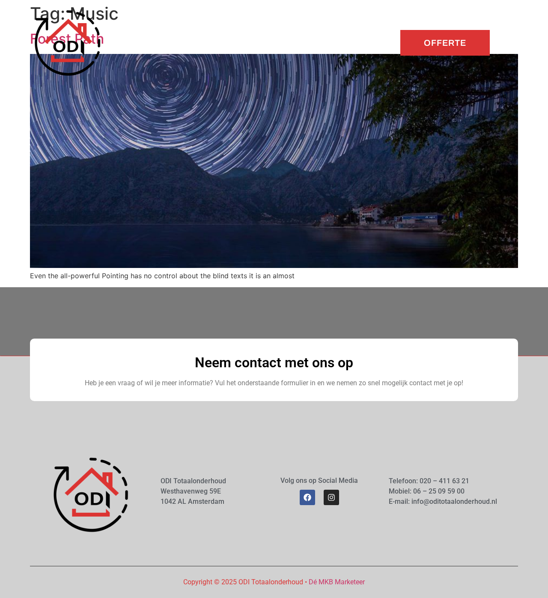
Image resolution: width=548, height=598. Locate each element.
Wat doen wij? (217, 43)
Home (170, 43)
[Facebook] (307, 497)
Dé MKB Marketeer (337, 582)
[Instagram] (331, 497)
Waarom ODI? (277, 43)
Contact (327, 43)
